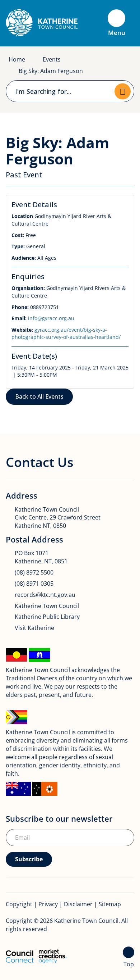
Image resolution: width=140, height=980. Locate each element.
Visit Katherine (34, 628)
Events (52, 59)
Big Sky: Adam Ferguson (51, 71)
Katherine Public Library (47, 617)
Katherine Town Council (47, 606)
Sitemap (110, 904)
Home (17, 59)
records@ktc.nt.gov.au (45, 595)
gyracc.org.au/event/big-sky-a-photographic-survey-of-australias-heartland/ (66, 333)
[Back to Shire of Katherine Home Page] (42, 23)
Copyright (19, 904)
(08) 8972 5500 (34, 572)
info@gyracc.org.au (51, 318)
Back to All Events (39, 396)
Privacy (48, 904)
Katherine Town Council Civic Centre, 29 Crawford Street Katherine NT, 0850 (58, 517)
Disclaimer (78, 904)
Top (128, 964)
